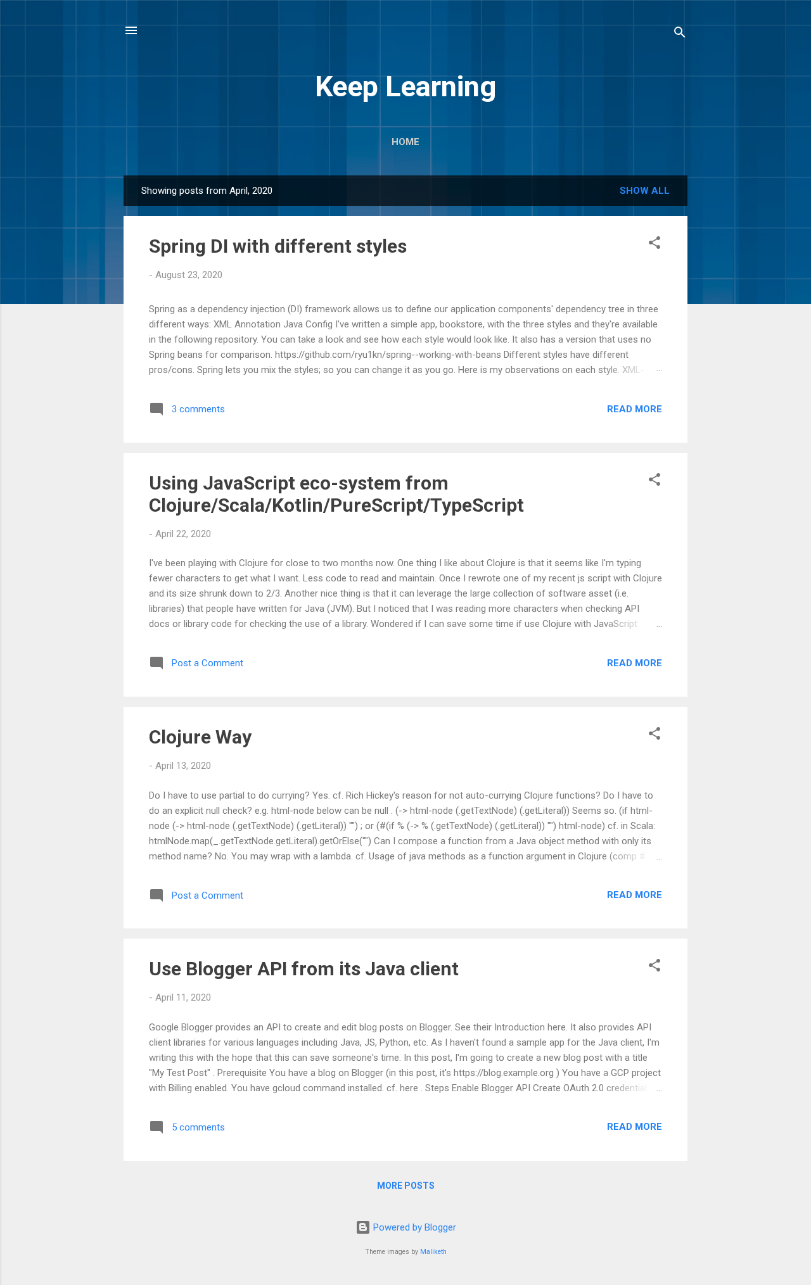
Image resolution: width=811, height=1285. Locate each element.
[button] (654, 245)
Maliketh (433, 1252)
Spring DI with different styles (278, 246)
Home (405, 142)
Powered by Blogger (413, 1227)
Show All (645, 190)
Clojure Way (200, 737)
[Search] (679, 34)
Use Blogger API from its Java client (304, 969)
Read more (634, 409)
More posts (406, 1186)
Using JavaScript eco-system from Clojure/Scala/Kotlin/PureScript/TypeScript (336, 494)
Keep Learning (405, 86)
